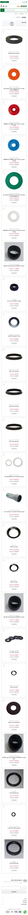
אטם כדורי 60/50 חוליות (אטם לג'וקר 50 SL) (14, 265)
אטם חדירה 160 (14, 546)
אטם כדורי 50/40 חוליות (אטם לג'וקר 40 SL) (14, 617)
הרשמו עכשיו (14, 891)
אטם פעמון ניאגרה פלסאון (14, 722)
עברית (24, 2)
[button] (1, 6)
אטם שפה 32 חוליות (14, 863)
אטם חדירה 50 (14, 687)
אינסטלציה (21, 13)
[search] (2, 10)
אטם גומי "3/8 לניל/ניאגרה (14, 828)
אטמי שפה (14, 299)
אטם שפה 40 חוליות (13, 793)
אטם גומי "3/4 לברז (14, 652)
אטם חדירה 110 (14, 582)
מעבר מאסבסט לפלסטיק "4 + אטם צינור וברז (14, 511)
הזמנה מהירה (4, 2)
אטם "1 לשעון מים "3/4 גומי (14, 336)
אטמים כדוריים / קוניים (14, 52)
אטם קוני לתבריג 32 (14, 441)
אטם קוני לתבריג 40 (14, 406)
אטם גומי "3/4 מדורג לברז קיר (14, 301)
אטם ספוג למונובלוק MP (14, 53)
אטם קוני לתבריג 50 (14, 371)
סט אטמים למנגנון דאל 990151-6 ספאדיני (14, 476)
